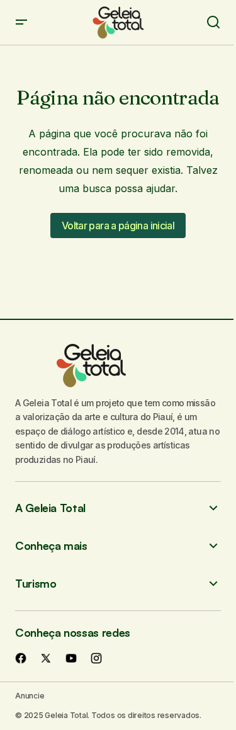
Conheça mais (51, 545)
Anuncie (29, 695)
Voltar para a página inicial (118, 225)
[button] (21, 22)
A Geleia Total (50, 508)
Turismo (35, 583)
